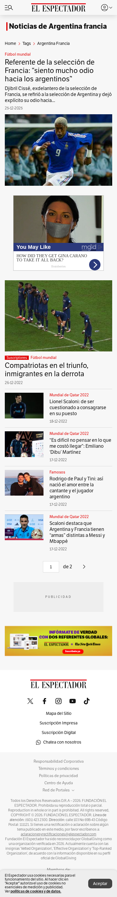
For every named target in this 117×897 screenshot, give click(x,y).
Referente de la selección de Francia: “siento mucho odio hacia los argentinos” (49, 70)
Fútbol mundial (18, 54)
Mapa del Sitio (58, 713)
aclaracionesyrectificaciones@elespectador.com (58, 834)
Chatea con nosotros (62, 742)
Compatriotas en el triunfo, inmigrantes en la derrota (46, 369)
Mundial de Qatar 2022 (69, 395)
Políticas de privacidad (58, 776)
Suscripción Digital (59, 732)
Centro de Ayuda (58, 783)
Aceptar (100, 883)
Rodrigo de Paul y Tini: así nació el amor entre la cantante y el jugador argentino (76, 488)
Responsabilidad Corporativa (59, 761)
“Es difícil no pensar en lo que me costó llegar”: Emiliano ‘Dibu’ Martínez (80, 446)
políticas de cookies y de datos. (35, 891)
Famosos (57, 472)
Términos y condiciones (58, 769)
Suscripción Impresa (58, 723)
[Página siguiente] (84, 569)
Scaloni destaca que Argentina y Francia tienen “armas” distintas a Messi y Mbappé (77, 532)
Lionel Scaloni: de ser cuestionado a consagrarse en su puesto (78, 408)
